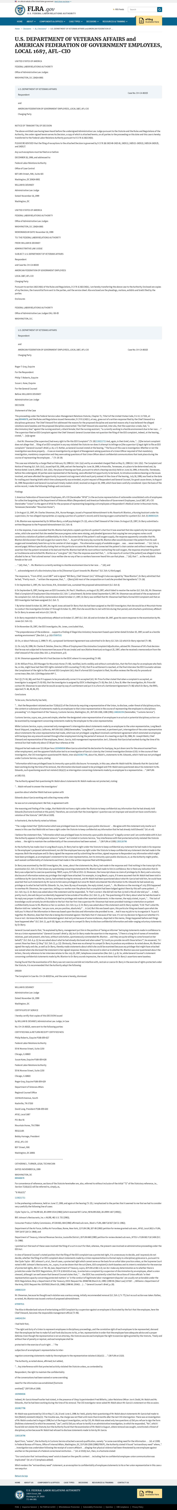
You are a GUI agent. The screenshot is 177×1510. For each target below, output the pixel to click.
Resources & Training (102, 1482)
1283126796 (121, 841)
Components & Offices (49, 1482)
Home (20, 21)
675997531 (57, 635)
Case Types (69, 1482)
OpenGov (109, 1507)
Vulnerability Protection (92, 1507)
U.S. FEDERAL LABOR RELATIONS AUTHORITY (53, 1490)
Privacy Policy (137, 1507)
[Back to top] (170, 1503)
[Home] (20, 10)
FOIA (17, 1507)
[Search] (159, 9)
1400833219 (153, 515)
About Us (28, 1482)
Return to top (21, 1475)
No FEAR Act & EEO (47, 1507)
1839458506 (60, 748)
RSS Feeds (119, 10)
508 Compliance (122, 1507)
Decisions (27, 28)
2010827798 (82, 754)
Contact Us (123, 1482)
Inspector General (29, 1507)
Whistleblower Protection (69, 1507)
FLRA (40, 9)
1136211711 (101, 441)
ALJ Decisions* (41, 28)
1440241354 (119, 712)
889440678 (23, 419)
